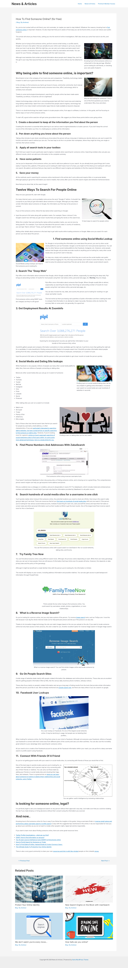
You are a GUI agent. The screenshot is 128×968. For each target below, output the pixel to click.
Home (80, 4)
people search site (65, 687)
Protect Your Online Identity (27, 905)
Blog (18, 22)
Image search (80, 617)
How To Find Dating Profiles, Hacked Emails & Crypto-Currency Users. (39, 844)
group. (96, 851)
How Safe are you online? (76, 942)
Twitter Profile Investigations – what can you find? (32, 835)
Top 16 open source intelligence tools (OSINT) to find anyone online (38, 840)
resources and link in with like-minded (65, 851)
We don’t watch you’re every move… (31, 942)
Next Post (105, 860)
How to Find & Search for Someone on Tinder (31, 842)
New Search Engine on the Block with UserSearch (87, 905)
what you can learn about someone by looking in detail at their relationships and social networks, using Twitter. (38, 777)
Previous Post (24, 860)
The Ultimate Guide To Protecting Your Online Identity (34, 847)
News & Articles (24, 4)
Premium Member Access (106, 4)
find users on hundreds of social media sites (71, 501)
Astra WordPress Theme (80, 960)
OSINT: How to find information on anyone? (30, 837)
